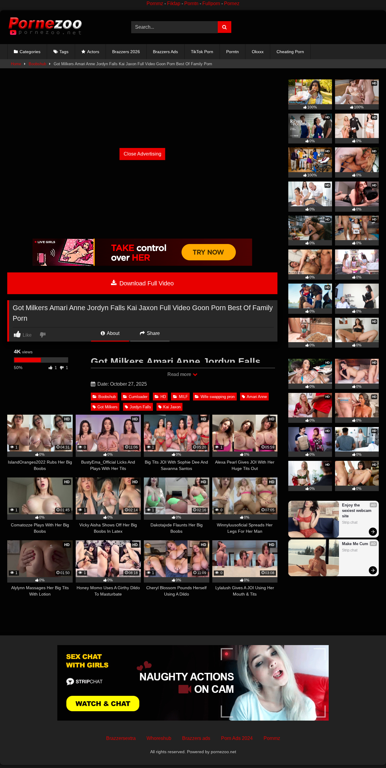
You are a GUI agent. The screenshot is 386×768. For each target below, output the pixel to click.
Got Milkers (107, 407)
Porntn (191, 3)
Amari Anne (257, 396)
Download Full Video (146, 283)
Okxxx (258, 51)
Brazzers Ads (165, 51)
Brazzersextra (121, 738)
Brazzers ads (196, 738)
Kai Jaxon (172, 407)
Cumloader (138, 396)
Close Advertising (142, 153)
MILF (183, 396)
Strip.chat (349, 522)
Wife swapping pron (218, 396)
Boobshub (37, 64)
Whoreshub (159, 738)
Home (16, 64)
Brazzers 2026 (126, 51)
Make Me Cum (355, 543)
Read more (179, 374)
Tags (63, 51)
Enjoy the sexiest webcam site (357, 510)
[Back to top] (367, 750)
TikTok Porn (202, 51)
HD (163, 396)
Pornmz (155, 3)
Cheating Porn (290, 51)
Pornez (231, 3)
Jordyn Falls (140, 407)
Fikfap (173, 3)
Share (153, 333)
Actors (93, 51)
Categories (30, 51)
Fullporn (211, 3)
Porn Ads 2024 (237, 738)
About (112, 333)
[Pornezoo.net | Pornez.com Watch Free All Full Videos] (45, 27)
